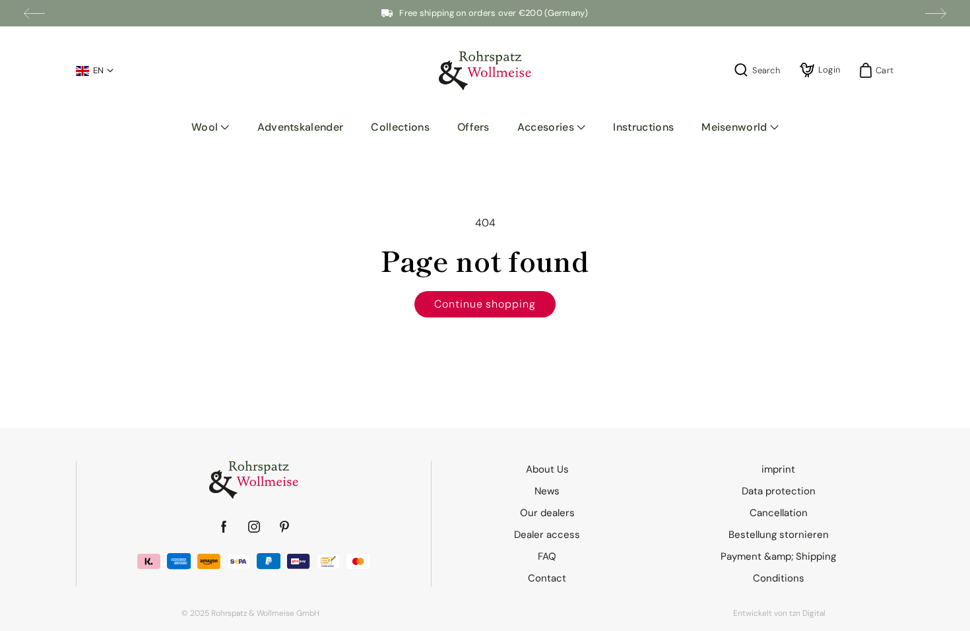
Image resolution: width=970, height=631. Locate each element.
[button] (210, 127)
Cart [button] (880, 70)
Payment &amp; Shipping (778, 556)
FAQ (547, 556)
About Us (547, 469)
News (547, 491)
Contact (547, 578)
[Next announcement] (935, 13)
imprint (778, 469)
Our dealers (547, 512)
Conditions (778, 578)
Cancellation (779, 512)
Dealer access (547, 534)
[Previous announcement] (34, 13)
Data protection (779, 491)
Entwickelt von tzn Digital (779, 613)
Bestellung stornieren (778, 534)
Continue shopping (485, 304)
